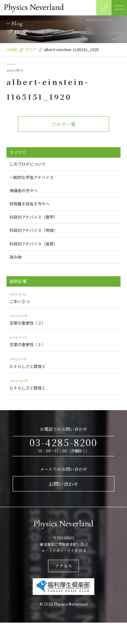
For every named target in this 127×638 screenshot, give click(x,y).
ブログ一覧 (63, 124)
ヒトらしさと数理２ (28, 362)
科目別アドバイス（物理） (34, 230)
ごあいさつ (20, 297)
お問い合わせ (63, 483)
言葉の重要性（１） (28, 340)
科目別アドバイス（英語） (34, 244)
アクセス (63, 566)
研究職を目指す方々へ (30, 204)
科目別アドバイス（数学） (34, 217)
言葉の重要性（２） (28, 319)
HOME (12, 49)
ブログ (31, 49)
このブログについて (28, 164)
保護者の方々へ (24, 190)
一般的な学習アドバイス (32, 177)
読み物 (16, 257)
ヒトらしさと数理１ (28, 384)
